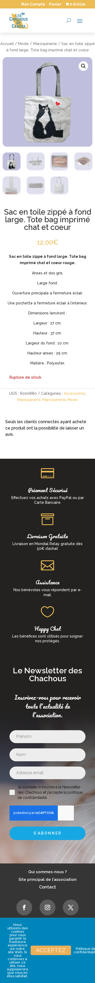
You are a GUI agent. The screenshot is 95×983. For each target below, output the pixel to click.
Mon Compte (33, 4)
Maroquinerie (45, 43)
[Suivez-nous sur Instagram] (47, 907)
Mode (23, 43)
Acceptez (51, 950)
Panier (55, 4)
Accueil (7, 43)
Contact (47, 887)
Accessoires (74, 393)
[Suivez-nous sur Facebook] (24, 907)
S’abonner (47, 833)
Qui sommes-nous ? (47, 872)
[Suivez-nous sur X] (71, 907)
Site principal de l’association (47, 879)
